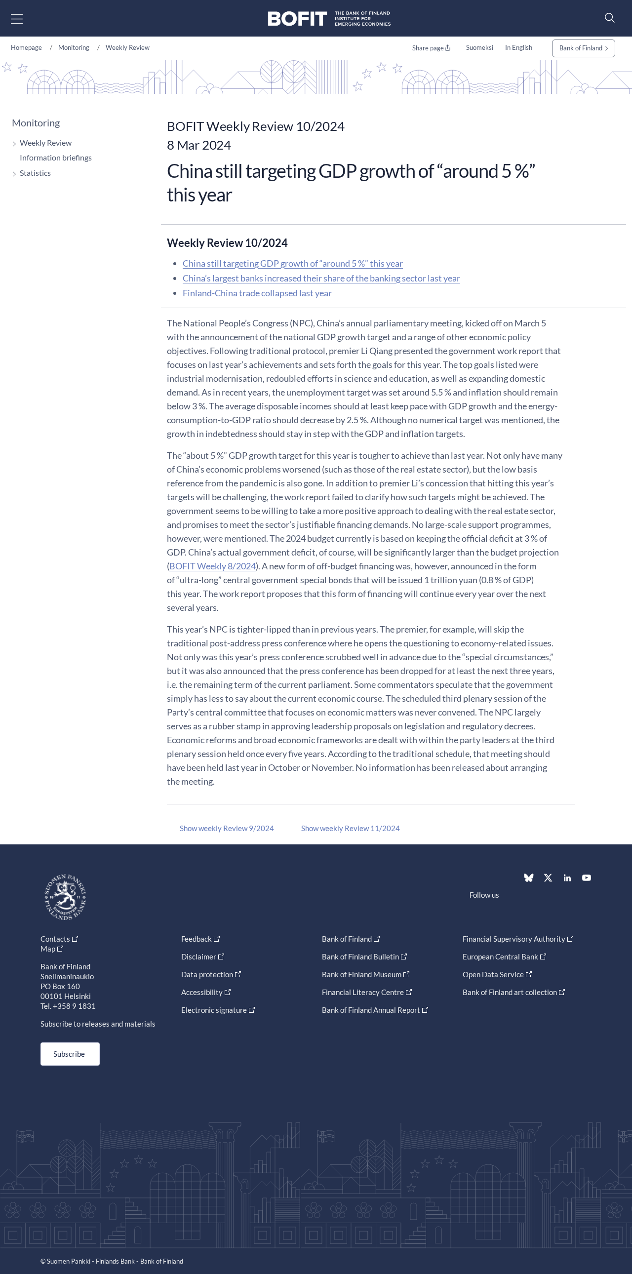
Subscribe (69, 1053)
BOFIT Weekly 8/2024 (212, 565)
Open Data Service (493, 974)
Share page (428, 48)
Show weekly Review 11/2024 (350, 828)
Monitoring (73, 47)
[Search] (607, 17)
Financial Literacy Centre (363, 992)
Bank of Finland (580, 48)
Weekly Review (128, 47)
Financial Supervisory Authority (514, 938)
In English (518, 47)
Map (47, 948)
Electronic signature (214, 1009)
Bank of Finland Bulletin (360, 956)
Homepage (26, 47)
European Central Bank (500, 956)
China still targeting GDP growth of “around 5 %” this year (293, 263)
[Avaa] (12, 144)
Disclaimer (198, 956)
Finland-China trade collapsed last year (257, 292)
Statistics (35, 172)
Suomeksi (479, 47)
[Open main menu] (25, 18)
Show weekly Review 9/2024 (227, 828)
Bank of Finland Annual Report (371, 1009)
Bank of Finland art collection (510, 992)
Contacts (55, 938)
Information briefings (56, 157)
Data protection (207, 974)
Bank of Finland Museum (361, 974)
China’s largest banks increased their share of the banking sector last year (321, 278)
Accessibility (202, 992)
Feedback (196, 938)
